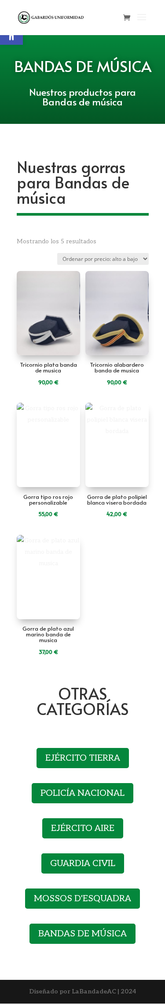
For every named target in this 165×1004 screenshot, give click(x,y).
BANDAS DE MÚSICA (82, 933)
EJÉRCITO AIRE (82, 828)
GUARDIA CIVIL (82, 863)
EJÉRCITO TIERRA (82, 758)
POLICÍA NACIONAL (82, 793)
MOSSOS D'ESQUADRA (82, 898)
